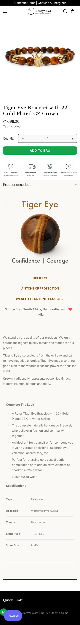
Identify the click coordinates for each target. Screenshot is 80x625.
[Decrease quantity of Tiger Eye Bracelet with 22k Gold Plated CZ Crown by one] (22, 138)
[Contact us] (3, 612)
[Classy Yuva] (40, 11)
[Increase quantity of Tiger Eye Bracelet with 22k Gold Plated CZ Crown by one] (72, 138)
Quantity (9, 138)
